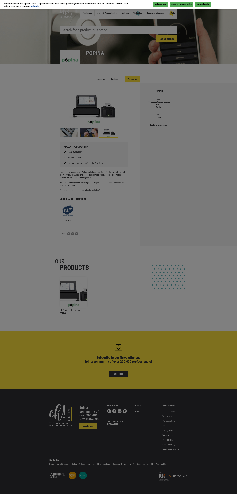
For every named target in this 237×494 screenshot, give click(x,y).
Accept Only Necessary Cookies (181, 4)
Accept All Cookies (203, 4)
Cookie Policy (35, 6)
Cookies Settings (160, 4)
